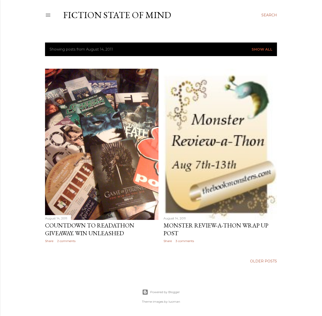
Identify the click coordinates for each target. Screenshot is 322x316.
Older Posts (263, 261)
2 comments (66, 241)
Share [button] (49, 241)
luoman (174, 301)
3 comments (185, 241)
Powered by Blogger (165, 292)
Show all (262, 49)
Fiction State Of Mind (117, 15)
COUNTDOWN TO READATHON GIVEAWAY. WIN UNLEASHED (89, 229)
